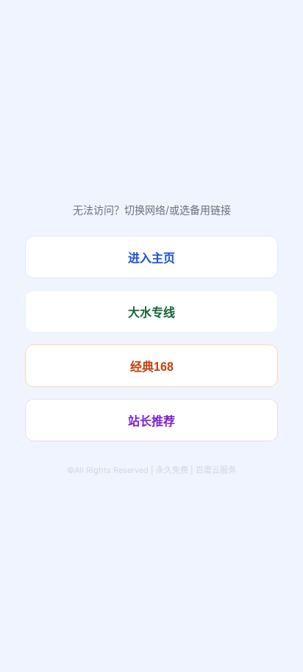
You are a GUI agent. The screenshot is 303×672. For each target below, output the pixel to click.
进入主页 (151, 258)
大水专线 (151, 312)
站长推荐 (151, 421)
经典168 (152, 367)
